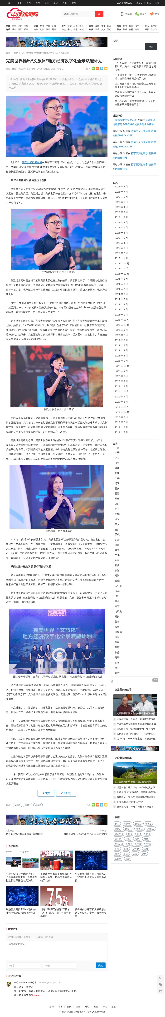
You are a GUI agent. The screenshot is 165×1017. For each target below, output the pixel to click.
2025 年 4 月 (121, 243)
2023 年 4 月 (121, 350)
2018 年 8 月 (121, 417)
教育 (119, 26)
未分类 (118, 585)
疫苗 (117, 848)
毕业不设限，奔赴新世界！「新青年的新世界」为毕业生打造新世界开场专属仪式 (21, 877)
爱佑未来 (119, 843)
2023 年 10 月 (122, 325)
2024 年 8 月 (121, 284)
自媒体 (154, 29)
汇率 (139, 833)
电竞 (148, 843)
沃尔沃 (118, 838)
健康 (137, 29)
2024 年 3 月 (121, 309)
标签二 (150, 828)
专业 (117, 823)
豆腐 (135, 853)
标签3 (38, 805)
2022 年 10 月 (122, 366)
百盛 (126, 848)
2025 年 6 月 (121, 232)
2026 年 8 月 (121, 186)
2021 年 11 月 (122, 391)
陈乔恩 (118, 858)
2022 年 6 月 (121, 376)
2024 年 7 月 (121, 289)
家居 (81, 26)
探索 (75, 29)
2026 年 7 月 (121, 191)
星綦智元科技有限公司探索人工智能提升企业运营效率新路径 (90, 877)
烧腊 (146, 838)
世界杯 (127, 823)
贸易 (144, 853)
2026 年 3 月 (121, 212)
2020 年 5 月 (121, 401)
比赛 (130, 833)
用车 (48, 29)
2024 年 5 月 (121, 299)
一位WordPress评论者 (25, 982)
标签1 (17, 805)
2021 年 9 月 (121, 396)
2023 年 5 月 (121, 345)
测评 (54, 29)
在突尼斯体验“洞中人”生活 (130, 802)
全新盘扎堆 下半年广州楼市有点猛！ (135, 806)
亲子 (97, 29)
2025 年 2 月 (121, 253)
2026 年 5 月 (121, 202)
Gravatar (35, 995)
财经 (46, 3)
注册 (157, 3)
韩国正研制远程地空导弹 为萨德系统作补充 (85, 834)
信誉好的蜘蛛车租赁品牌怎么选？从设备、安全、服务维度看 (90, 912)
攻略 (97, 26)
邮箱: (48, 965)
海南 (137, 838)
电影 (139, 843)
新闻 (10, 3)
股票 (74, 3)
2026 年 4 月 (121, 207)
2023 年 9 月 (121, 330)
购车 (42, 29)
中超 (48, 26)
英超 (54, 26)
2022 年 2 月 (121, 386)
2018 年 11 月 (122, 407)
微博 (157, 14)
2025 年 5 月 (121, 237)
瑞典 (130, 843)
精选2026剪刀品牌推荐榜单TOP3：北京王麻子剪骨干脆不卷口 (55, 912)
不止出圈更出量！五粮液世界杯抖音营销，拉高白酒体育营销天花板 (56, 877)
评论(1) (60, 69)
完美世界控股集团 (32, 162)
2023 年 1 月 (121, 360)
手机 (70, 29)
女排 (42, 26)
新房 (70, 26)
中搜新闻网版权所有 (76, 1012)
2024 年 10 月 (122, 273)
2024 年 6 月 (121, 294)
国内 (28, 3)
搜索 (115, 40)
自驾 (109, 26)
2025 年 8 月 (121, 222)
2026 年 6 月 (121, 196)
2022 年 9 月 (121, 371)
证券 (126, 853)
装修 (75, 26)
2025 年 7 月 (121, 227)
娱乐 (147, 26)
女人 (103, 29)
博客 (147, 29)
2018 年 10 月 (122, 412)
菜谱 (125, 29)
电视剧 (154, 26)
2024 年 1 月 (121, 314)
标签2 (28, 805)
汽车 (36, 29)
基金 (55, 3)
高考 (125, 26)
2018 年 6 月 (121, 427)
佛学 (137, 26)
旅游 (91, 26)
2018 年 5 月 (121, 432)
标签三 (139, 828)
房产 (64, 26)
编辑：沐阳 (11, 69)
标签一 (128, 828)
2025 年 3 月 (121, 248)
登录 (149, 3)
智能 (81, 29)
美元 (146, 848)
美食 (119, 29)
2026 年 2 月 (121, 217)
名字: (12, 965)
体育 (36, 26)
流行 (109, 29)
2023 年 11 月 (122, 319)
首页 (8, 53)
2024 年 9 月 (121, 278)
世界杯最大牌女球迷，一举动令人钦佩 (136, 787)
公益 (131, 26)
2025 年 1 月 (121, 258)
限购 (128, 858)
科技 (64, 29)
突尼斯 (136, 848)
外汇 (65, 3)
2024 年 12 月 (122, 263)
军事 (19, 3)
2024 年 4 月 (121, 304)
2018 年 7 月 (121, 422)
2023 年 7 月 (121, 335)
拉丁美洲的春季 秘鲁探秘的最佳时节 (24, 834)
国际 (37, 3)
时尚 (91, 29)
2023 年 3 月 (121, 355)
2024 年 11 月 (122, 268)
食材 (131, 29)
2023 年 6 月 (121, 340)
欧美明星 (119, 833)
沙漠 (128, 838)
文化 (103, 26)
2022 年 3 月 (121, 381)
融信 (117, 853)
